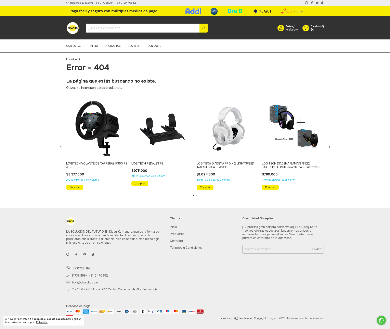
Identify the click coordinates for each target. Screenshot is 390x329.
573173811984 (82, 268)
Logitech (134, 46)
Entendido (42, 322)
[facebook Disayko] (311, 3)
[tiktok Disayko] (322, 3)
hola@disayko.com (85, 282)
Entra (289, 26)
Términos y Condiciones (186, 247)
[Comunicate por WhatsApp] (381, 320)
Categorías (73, 46)
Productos (113, 46)
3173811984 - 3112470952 (89, 275)
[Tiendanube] (236, 319)
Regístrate (292, 29)
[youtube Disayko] (317, 3)
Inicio (94, 46)
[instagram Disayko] (306, 3)
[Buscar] (203, 28)
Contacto (154, 46)
